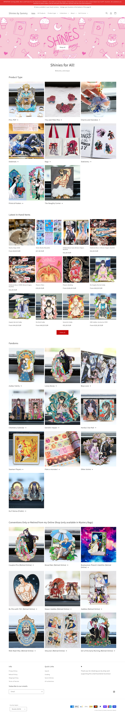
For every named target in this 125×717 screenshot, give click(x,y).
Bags (47, 161)
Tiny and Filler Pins (52, 120)
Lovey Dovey (50, 386)
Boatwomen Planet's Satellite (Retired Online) (96, 566)
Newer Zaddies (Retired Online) (57, 609)
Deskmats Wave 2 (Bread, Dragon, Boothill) (102, 248)
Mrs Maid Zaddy (40, 322)
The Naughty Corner (53, 203)
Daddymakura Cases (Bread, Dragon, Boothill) (73, 248)
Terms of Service (14, 681)
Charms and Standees (89, 120)
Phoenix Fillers (40, 285)
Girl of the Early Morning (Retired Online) (97, 651)
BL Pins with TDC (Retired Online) (22, 609)
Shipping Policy (13, 678)
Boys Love (85, 386)
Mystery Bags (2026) (14, 248)
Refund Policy (13, 674)
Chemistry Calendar (16, 428)
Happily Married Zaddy (15, 322)
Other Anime (86, 469)
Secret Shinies (49, 678)
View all (62, 332)
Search (47, 671)
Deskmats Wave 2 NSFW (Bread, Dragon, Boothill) (20, 285)
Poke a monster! (51, 469)
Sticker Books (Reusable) (43, 248)
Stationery (85, 161)
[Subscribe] (42, 691)
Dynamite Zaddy (67, 322)
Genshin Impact (51, 428)
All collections (49, 681)
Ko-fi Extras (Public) (16, 511)
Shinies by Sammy (102, 710)
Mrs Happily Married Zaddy (97, 285)
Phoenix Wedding (68, 285)
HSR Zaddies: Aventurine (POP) (99, 322)
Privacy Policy (13, 671)
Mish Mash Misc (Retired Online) (21, 651)
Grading (47, 674)
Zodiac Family (14, 386)
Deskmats (12, 161)
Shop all (62, 47)
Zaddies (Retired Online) (90, 609)
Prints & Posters (15, 203)
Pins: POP (12, 120)
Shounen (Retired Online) (55, 651)
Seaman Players (15, 469)
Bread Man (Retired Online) (55, 565)
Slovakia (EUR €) (16, 709)
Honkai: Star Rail (87, 428)
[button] (53, 13)
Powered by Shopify (111, 710)
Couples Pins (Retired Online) (20, 565)
